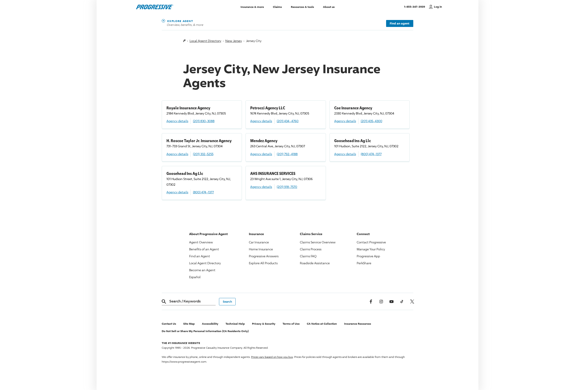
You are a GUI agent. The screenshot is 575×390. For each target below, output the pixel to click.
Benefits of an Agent (204, 249)
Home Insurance (261, 249)
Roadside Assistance (315, 263)
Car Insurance (259, 242)
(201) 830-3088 (204, 121)
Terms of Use (291, 323)
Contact (371, 242)
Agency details (177, 121)
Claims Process (310, 249)
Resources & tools (302, 6)
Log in (438, 6)
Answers (264, 256)
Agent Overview (201, 242)
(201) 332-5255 (203, 154)
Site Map (189, 323)
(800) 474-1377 (371, 154)
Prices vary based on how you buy (272, 357)
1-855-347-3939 (415, 6)
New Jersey (233, 41)
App (368, 256)
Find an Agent (199, 256)
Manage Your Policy (371, 249)
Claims (277, 6)
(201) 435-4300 (371, 121)
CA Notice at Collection (322, 323)
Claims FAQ (308, 256)
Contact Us (169, 323)
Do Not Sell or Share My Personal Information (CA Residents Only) (205, 331)
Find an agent (399, 23)
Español (195, 277)
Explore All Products (263, 263)
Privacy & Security (263, 323)
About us (329, 6)
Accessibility (210, 323)
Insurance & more (252, 6)
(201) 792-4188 (287, 154)
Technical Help (235, 323)
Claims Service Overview (318, 242)
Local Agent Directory (205, 41)
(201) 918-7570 (287, 187)
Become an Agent (202, 270)
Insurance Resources (357, 323)
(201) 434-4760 (288, 121)
